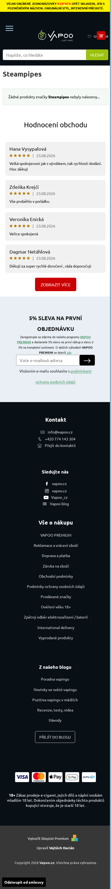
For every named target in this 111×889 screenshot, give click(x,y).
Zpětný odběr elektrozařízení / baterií (56, 617)
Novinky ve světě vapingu (55, 689)
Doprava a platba (56, 555)
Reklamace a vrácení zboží (56, 545)
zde (69, 352)
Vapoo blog (59, 503)
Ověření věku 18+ (56, 606)
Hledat (97, 54)
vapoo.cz (59, 483)
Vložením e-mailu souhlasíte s (55, 376)
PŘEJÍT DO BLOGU (55, 737)
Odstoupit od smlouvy (24, 882)
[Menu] (9, 28)
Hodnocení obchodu (55, 125)
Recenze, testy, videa (55, 709)
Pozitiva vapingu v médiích (55, 699)
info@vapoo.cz (60, 431)
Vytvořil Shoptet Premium (48, 838)
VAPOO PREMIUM (55, 535)
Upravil (55, 847)
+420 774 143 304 (60, 438)
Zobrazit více (56, 284)
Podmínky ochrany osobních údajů (56, 586)
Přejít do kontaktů (60, 445)
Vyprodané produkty (56, 637)
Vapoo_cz (59, 497)
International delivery (55, 627)
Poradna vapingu (55, 679)
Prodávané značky (56, 596)
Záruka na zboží (56, 565)
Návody (55, 720)
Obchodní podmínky (56, 576)
